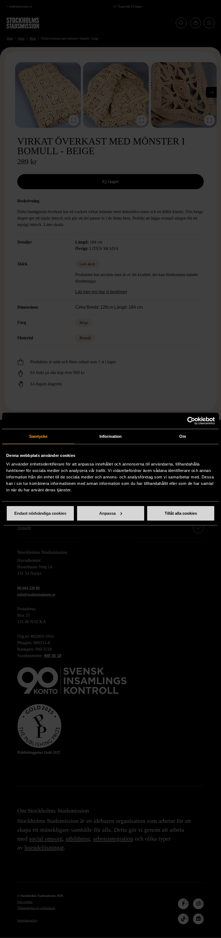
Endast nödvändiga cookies (40, 513)
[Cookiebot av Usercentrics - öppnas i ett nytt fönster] (191, 421)
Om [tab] (182, 436)
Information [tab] (110, 436)
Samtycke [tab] (38, 436)
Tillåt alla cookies (181, 513)
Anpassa (107, 513)
